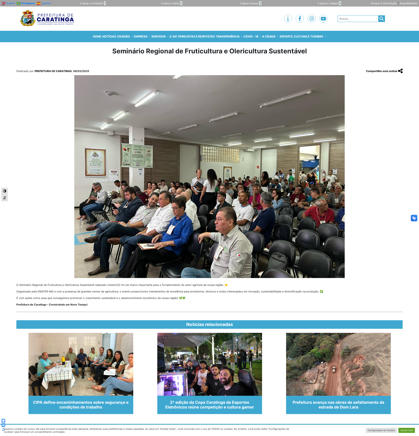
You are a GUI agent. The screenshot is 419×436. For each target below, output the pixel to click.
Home (97, 36)
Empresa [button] (140, 36)
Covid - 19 (251, 36)
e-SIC (173, 36)
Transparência (228, 36)
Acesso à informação (384, 3)
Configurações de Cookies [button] (381, 430)
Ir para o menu (171, 3)
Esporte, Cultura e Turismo (301, 36)
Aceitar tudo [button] (406, 430)
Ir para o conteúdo (92, 3)
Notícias (109, 36)
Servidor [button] (158, 36)
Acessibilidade (408, 3)
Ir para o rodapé (329, 3)
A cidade (269, 36)
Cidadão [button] (123, 36)
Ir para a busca (250, 3)
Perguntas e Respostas (196, 36)
